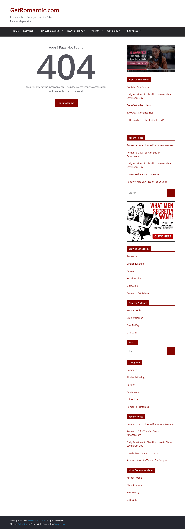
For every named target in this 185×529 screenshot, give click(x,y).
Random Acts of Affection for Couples (147, 181)
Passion (95, 30)
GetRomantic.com (34, 10)
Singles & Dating (50, 30)
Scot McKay (133, 325)
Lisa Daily (132, 332)
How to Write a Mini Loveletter (143, 174)
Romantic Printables (138, 293)
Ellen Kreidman (135, 317)
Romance (28, 30)
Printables (132, 30)
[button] (35, 31)
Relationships (75, 30)
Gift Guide (112, 30)
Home (15, 30)
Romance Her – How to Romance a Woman (150, 145)
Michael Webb (134, 310)
